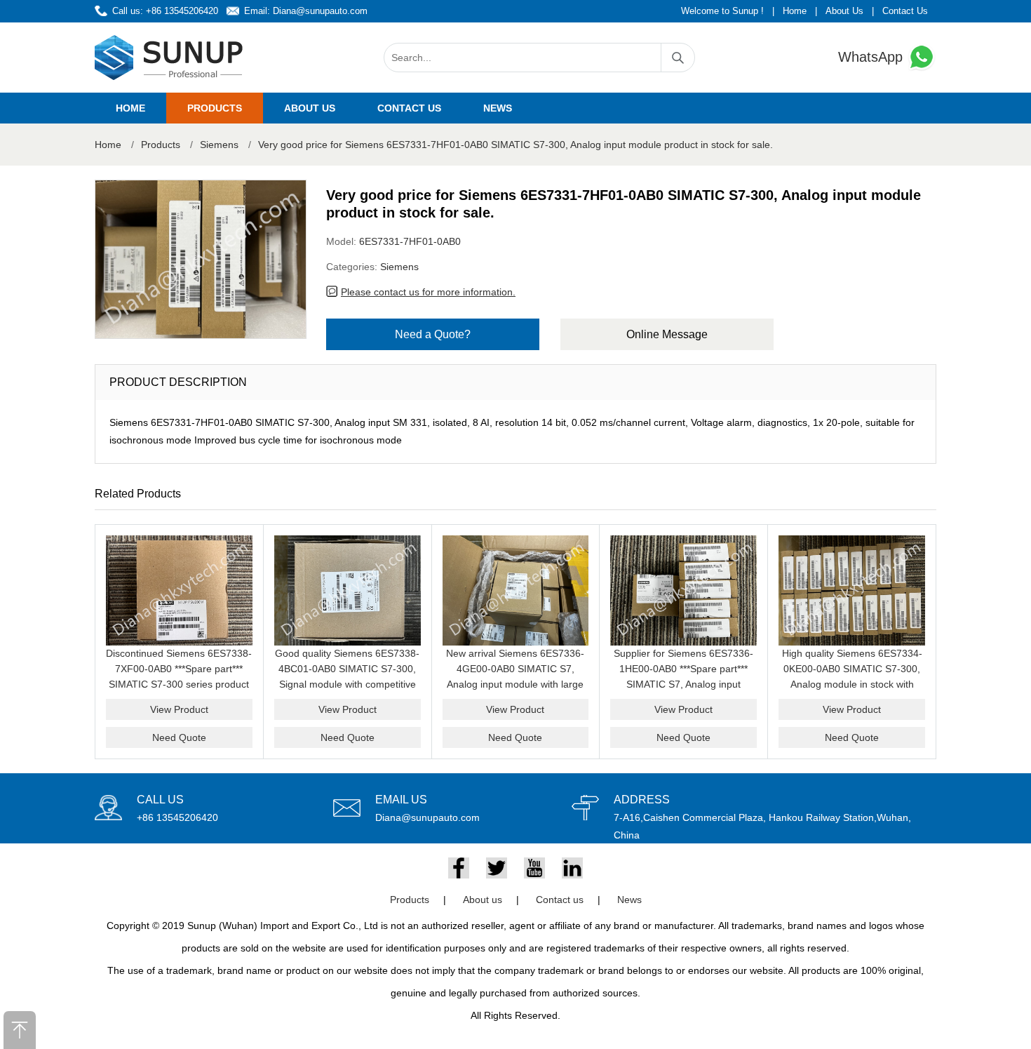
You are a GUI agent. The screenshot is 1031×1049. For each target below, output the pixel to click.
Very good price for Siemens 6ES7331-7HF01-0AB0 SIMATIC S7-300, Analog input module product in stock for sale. (515, 144)
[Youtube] (534, 867)
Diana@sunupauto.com (320, 11)
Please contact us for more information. (428, 292)
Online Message (667, 334)
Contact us (409, 108)
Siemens (219, 144)
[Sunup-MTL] (169, 57)
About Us (844, 11)
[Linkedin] (572, 867)
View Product (179, 709)
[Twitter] (496, 867)
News (497, 108)
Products (214, 108)
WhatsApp (872, 57)
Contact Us (905, 11)
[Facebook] (458, 867)
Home (795, 11)
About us (309, 108)
